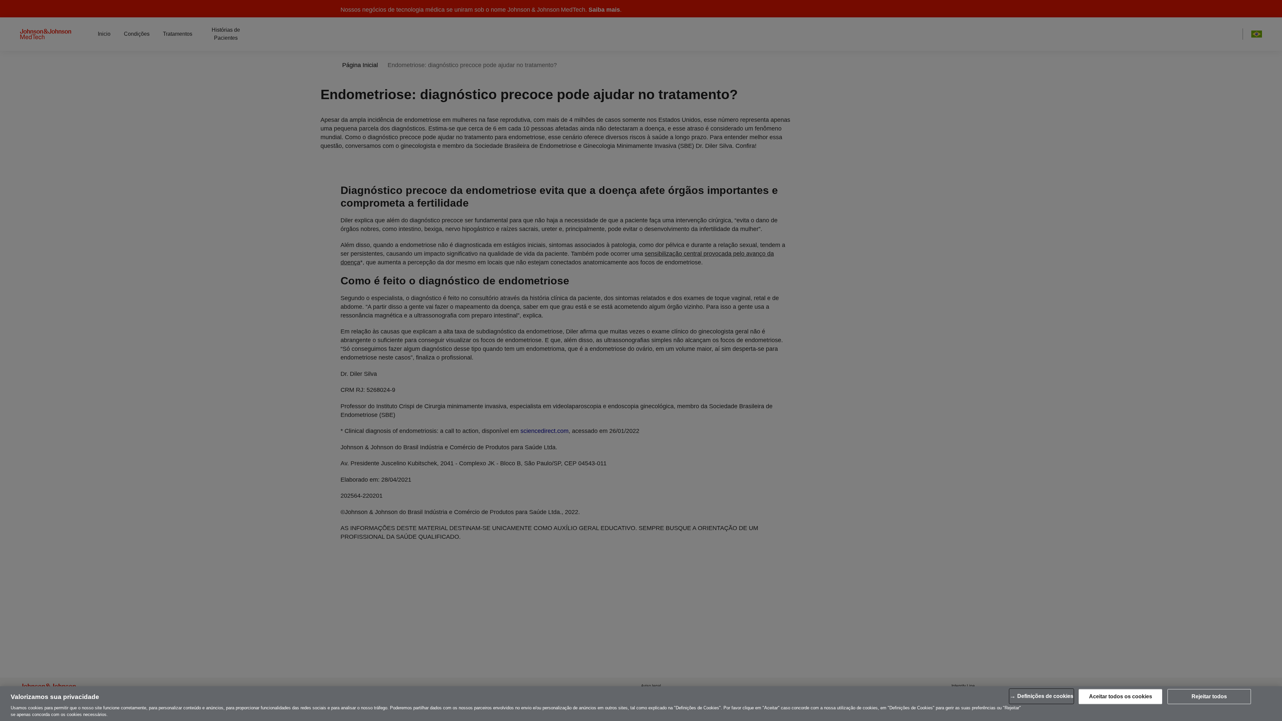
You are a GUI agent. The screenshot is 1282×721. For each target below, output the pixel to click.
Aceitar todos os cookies (1120, 696)
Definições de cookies (1045, 696)
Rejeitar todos (1209, 696)
